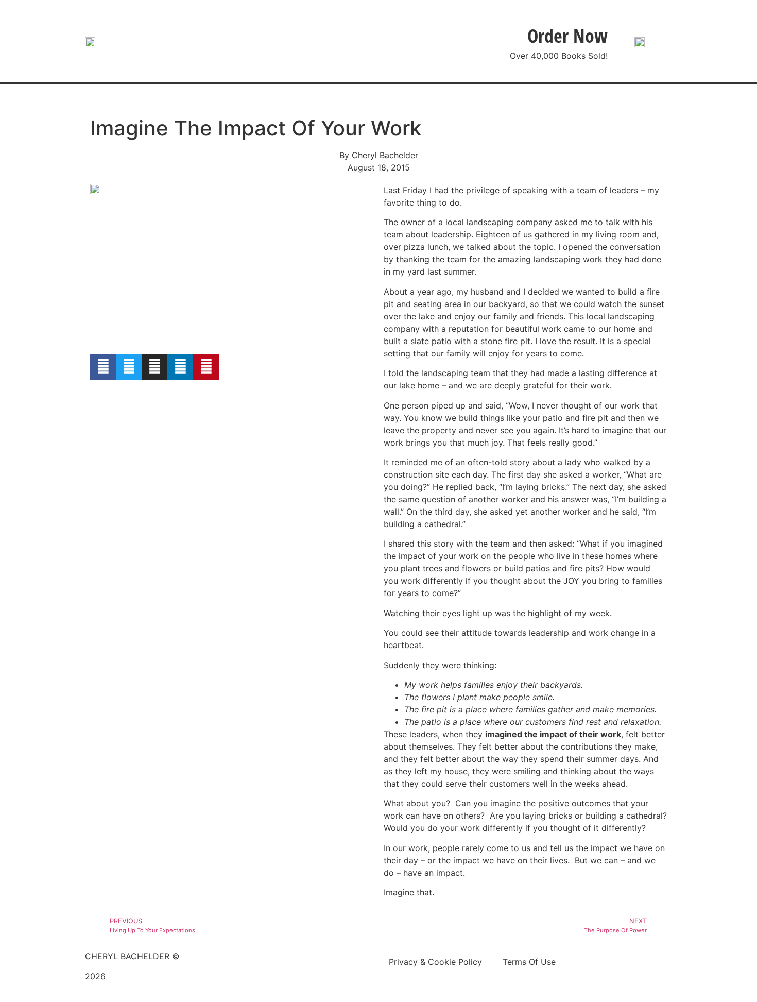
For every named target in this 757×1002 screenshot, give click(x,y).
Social (434, 98)
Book (259, 98)
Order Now (567, 35)
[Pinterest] (206, 367)
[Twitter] (129, 367)
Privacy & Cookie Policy (435, 962)
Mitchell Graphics (209, 988)
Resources (371, 98)
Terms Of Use (529, 962)
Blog (310, 98)
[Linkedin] (180, 367)
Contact (549, 98)
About (490, 98)
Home (205, 98)
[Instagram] (154, 367)
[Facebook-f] (103, 367)
